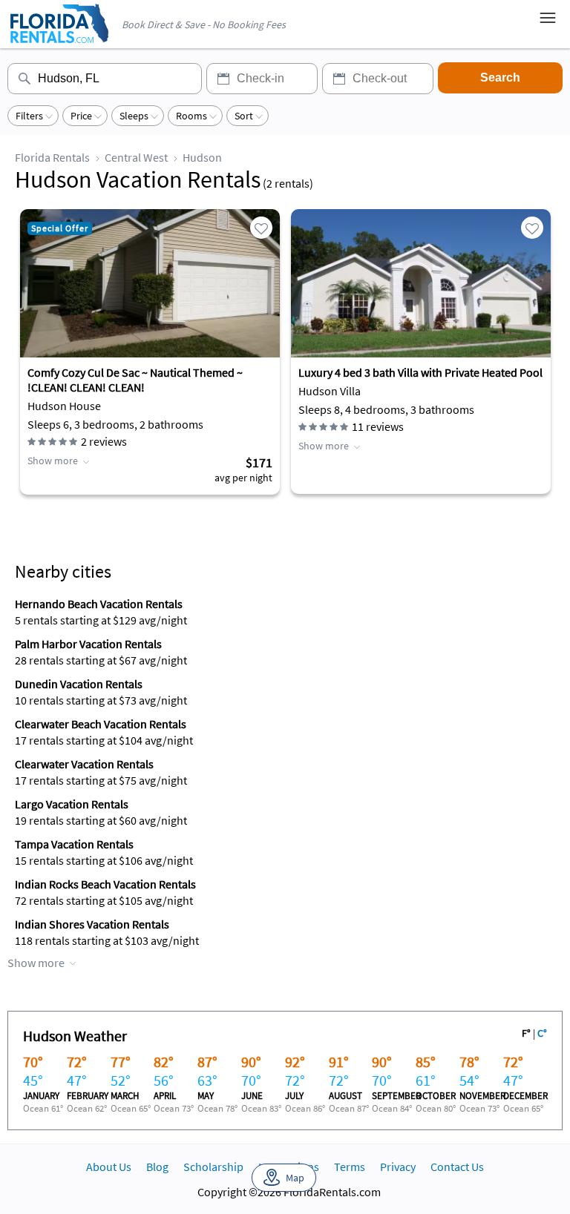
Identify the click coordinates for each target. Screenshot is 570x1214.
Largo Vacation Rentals (71, 803)
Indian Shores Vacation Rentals (92, 924)
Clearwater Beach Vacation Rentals (100, 723)
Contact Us (457, 1166)
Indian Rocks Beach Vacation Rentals (105, 884)
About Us (108, 1166)
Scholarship (213, 1166)
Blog (157, 1166)
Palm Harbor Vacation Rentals (88, 643)
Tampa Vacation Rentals (74, 844)
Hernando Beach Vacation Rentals (99, 603)
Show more (52, 460)
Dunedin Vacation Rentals (78, 683)
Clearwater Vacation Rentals (84, 763)
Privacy (398, 1166)
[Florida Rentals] (58, 44)
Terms (349, 1166)
